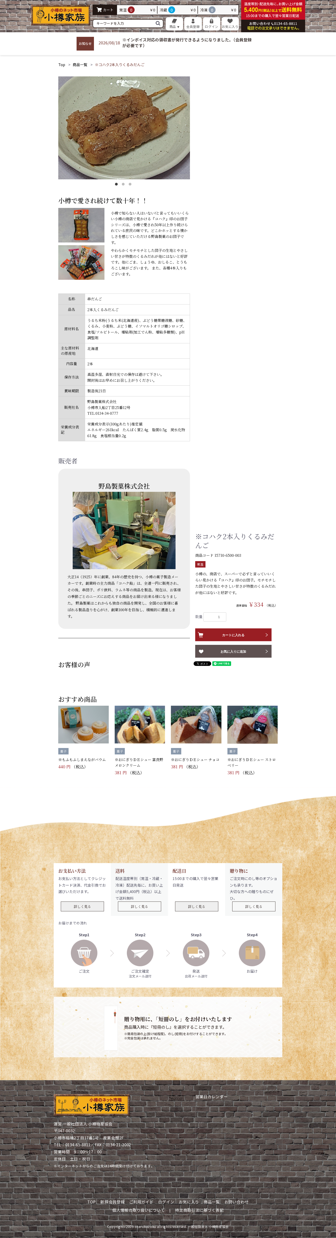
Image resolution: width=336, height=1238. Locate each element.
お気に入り (189, 1202)
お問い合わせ (236, 1202)
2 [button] (124, 185)
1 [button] (117, 185)
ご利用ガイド (141, 1202)
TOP (91, 1202)
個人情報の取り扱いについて (138, 1210)
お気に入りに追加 (233, 651)
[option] (124, 127)
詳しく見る (82, 906)
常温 (200, 564)
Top (61, 64)
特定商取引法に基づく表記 (199, 1210)
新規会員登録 (112, 1202)
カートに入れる (233, 635)
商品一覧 (80, 64)
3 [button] (131, 185)
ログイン (166, 1202)
